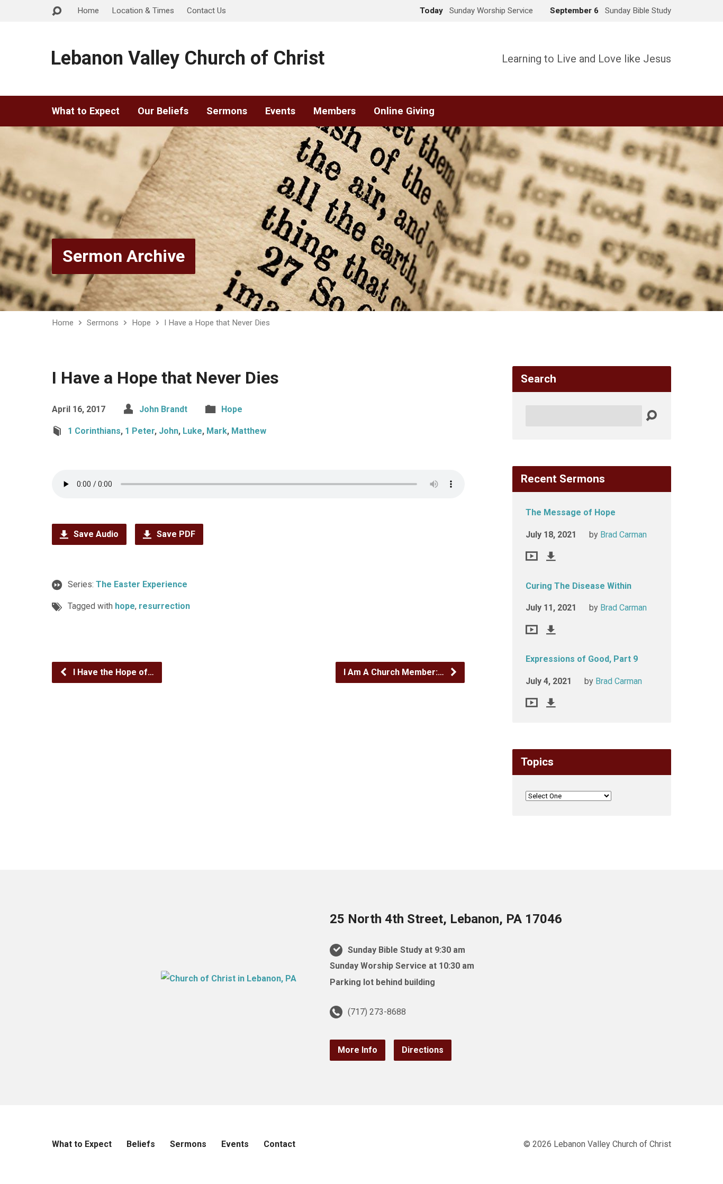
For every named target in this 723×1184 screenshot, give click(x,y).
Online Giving (404, 111)
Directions (423, 1050)
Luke (192, 431)
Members (334, 111)
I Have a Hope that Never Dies (217, 322)
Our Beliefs (163, 111)
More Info (357, 1050)
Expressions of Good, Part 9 (582, 659)
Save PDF (175, 534)
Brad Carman (623, 535)
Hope (141, 322)
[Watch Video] (532, 556)
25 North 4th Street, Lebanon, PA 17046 (446, 919)
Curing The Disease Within (578, 586)
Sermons (226, 111)
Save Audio (95, 534)
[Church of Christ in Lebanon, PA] (228, 978)
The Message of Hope (571, 512)
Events (280, 111)
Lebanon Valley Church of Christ (187, 58)
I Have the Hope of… (112, 672)
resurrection (164, 606)
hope (125, 606)
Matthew (248, 431)
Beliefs (140, 1144)
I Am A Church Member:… (395, 672)
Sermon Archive (123, 256)
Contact (279, 1144)
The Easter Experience (141, 584)
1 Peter (140, 431)
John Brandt (163, 409)
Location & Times (143, 10)
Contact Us (206, 10)
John (168, 431)
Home (88, 10)
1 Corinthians (94, 431)
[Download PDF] (551, 556)
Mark (216, 431)
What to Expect (86, 111)
